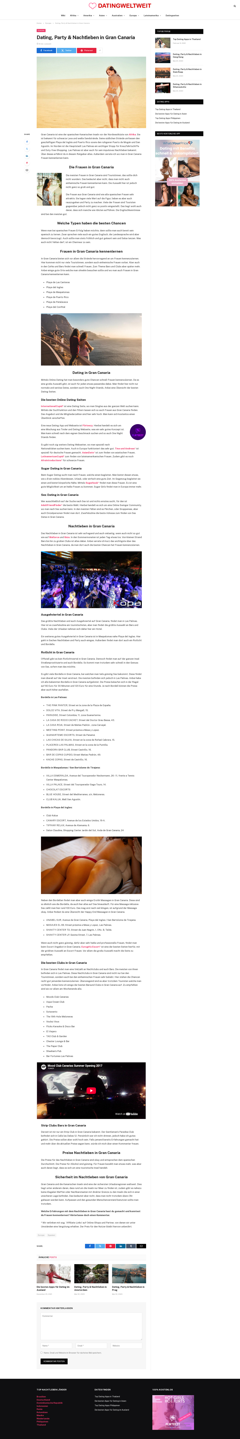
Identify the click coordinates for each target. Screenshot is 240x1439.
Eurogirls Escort (90, 946)
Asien (102, 15)
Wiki (63, 15)
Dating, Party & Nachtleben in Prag (128, 1288)
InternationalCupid (51, 406)
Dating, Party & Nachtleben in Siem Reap (187, 70)
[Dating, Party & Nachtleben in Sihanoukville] (162, 88)
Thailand (41, 1425)
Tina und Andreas (125, 448)
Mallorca (54, 537)
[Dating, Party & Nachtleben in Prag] (129, 1273)
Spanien (51, 1235)
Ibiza (67, 537)
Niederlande (43, 1418)
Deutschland (43, 1400)
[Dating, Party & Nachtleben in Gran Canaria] (91, 92)
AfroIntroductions (51, 460)
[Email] (27, 170)
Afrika (73, 15)
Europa (133, 15)
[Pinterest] (27, 163)
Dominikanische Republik (50, 1403)
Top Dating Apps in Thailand (187, 39)
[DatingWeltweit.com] (120, 6)
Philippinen (42, 1421)
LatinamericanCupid (52, 456)
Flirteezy (87, 425)
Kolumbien (42, 1412)
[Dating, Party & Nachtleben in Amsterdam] (91, 1273)
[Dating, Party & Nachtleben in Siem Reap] (162, 73)
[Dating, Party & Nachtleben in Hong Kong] (162, 58)
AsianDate (88, 452)
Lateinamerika (151, 15)
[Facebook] (27, 141)
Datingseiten (172, 15)
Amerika (87, 15)
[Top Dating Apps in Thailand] (162, 43)
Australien (117, 15)
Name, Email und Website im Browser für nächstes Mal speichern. (73, 1353)
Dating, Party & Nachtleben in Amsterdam (90, 1288)
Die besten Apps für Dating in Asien (171, 114)
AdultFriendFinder (51, 505)
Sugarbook (92, 482)
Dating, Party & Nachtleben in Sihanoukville (187, 85)
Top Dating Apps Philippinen (167, 118)
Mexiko (40, 1415)
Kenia (39, 1409)
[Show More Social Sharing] (100, 50)
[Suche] (234, 6)
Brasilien (41, 1396)
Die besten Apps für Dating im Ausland (53, 1288)
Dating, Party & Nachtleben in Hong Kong (187, 55)
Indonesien (42, 1406)
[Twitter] (27, 149)
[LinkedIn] (27, 156)
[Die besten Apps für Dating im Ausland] (54, 1273)
